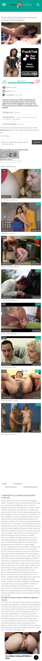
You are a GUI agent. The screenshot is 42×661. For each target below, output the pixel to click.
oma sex (33, 117)
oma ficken (26, 117)
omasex (18, 117)
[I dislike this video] (37, 82)
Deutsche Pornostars (11, 487)
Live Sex (21, 124)
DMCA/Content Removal (31, 487)
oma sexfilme (16, 119)
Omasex (17, 112)
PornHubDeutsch (21, 4)
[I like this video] (4, 82)
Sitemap (4, 483)
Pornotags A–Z (18, 483)
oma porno (6, 119)
